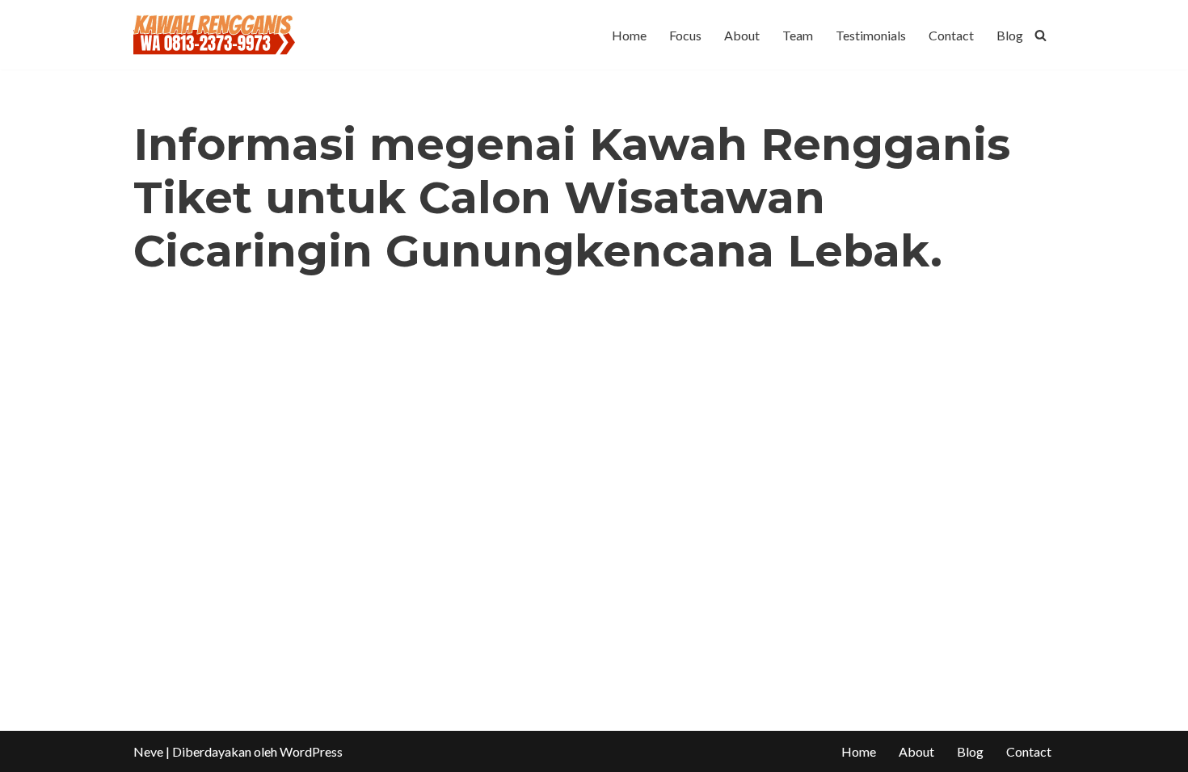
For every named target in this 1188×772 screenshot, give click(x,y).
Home (629, 35)
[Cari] (1040, 35)
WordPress (311, 751)
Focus (685, 35)
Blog (1009, 35)
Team (797, 35)
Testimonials (871, 35)
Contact (951, 35)
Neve (148, 751)
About (742, 35)
